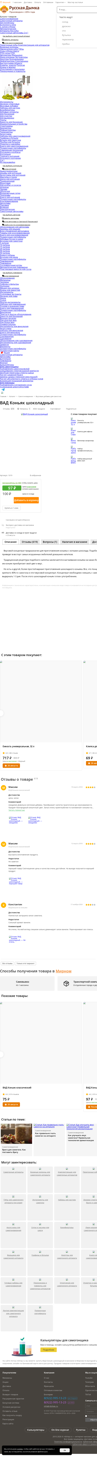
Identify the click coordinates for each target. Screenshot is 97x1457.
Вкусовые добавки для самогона (48, 396)
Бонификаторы (7, 110)
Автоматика (5, 55)
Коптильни (5, 154)
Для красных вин (8, 320)
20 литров (5, 249)
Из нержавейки (7, 162)
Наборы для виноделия (11, 330)
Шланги (18, 63)
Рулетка (80, 1429)
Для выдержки (7, 118)
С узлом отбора (7, 26)
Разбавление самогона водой (14, 368)
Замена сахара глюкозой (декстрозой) (19, 376)
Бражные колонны (9, 47)
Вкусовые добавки (9, 105)
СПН (12, 53)
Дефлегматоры (7, 61)
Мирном (63, 970)
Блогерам (48, 1394)
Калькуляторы (7, 364)
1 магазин (17, 2)
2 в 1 (2, 160)
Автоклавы (5, 203)
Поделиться (71, 409)
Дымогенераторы (8, 171)
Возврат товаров (10, 1394)
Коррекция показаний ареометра (16, 380)
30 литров (5, 251)
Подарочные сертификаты (13, 148)
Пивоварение (7, 261)
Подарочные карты (9, 350)
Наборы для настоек (10, 107)
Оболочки (5, 191)
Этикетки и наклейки (10, 144)
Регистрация (8, 1419)
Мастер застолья (75, 2)
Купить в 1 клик (11, 508)
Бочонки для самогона (11, 241)
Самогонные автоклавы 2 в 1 (14, 32)
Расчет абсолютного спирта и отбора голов (21, 378)
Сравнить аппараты (10, 40)
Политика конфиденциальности (68, 1441)
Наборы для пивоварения (13, 304)
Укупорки (4, 286)
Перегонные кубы (9, 45)
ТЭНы (21, 49)
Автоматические (8, 28)
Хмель (3, 298)
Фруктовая (5, 183)
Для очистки (6, 116)
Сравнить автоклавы (11, 218)
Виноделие (5, 312)
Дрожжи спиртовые (9, 103)
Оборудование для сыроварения (16, 340)
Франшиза (49, 1386)
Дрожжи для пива (8, 296)
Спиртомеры (6, 126)
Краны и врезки (8, 67)
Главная (3, 396)
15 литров (5, 247)
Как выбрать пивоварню (12, 273)
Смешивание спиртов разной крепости (19, 370)
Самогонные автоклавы (11, 211)
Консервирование (9, 201)
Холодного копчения (10, 158)
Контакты (48, 1382)
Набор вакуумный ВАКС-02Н (84, 460)
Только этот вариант (25, 963)
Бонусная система (11, 1402)
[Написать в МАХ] (2, 392)
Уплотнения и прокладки (12, 69)
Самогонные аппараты (11, 20)
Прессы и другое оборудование (15, 314)
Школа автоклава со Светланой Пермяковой (20, 221)
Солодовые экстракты (10, 294)
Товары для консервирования (15, 233)
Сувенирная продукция (11, 150)
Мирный (6, 2)
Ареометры (5, 128)
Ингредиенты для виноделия (14, 326)
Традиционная (7, 181)
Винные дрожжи (8, 318)
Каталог (12, 396)
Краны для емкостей (10, 290)
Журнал (4, 362)
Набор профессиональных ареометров (85, 450)
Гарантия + (60, 2)
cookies (20, 1449)
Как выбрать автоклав (11, 215)
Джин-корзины (7, 57)
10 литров (5, 245)
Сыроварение (7, 336)
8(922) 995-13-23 (55, 1398)
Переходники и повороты (12, 71)
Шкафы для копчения (10, 173)
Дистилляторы (7, 22)
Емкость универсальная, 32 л (85, 421)
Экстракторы (21, 57)
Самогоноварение (9, 18)
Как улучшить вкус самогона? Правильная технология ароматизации (81, 1138)
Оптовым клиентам (53, 1390)
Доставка (28, 2)
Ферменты (5, 346)
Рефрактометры (8, 130)
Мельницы (5, 280)
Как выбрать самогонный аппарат (16, 36)
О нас (46, 1378)
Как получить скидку (12, 1415)
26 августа (13, 765)
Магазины (7, 1378)
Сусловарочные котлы (11, 265)
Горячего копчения (9, 156)
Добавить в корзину (26, 500)
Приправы (5, 195)
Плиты (3, 120)
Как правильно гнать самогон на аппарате (45, 1134)
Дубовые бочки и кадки (11, 239)
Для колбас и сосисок (10, 185)
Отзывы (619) (30, 542)
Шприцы (4, 187)
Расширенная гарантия (13, 1398)
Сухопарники (21, 61)
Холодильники (16, 59)
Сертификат (55, 409)
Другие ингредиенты (10, 302)
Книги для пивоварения (12, 308)
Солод (3, 300)
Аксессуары (5, 134)
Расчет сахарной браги (11, 374)
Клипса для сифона (84, 431)
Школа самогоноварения (13, 43)
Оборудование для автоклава (14, 227)
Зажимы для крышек (10, 229)
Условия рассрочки (11, 1407)
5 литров (4, 243)
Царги (16, 51)
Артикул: (6, 475)
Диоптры (4, 59)
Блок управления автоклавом (14, 231)
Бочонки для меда (9, 257)
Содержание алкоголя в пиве (14, 386)
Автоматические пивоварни (14, 267)
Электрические (7, 209)
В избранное (35, 475)
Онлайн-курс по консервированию (16, 225)
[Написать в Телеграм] (3, 390)
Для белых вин (7, 322)
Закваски (4, 344)
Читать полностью (16, 810)
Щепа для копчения (10, 179)
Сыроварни (5, 338)
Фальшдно (17, 55)
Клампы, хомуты (8, 65)
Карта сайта (8, 1423)
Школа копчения (9, 169)
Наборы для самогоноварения (15, 136)
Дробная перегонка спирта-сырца (17, 372)
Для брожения (7, 114)
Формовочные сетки (10, 193)
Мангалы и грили (8, 177)
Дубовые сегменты (9, 112)
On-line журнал (60, 1429)
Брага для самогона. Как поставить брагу (14, 1150)
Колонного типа (8, 24)
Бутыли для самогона (10, 140)
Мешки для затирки (9, 288)
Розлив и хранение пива (12, 306)
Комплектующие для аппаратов (33, 45)
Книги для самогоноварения (14, 146)
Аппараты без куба (9, 30)
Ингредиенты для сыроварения (15, 342)
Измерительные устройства (13, 124)
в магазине (31, 486)
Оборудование (7, 278)
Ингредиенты (6, 101)
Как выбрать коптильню (12, 166)
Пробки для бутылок (10, 142)
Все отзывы (7, 963)
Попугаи (21, 65)
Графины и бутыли (9, 138)
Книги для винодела (10, 332)
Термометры (6, 132)
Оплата (37, 2)
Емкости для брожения (11, 122)
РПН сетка (5, 53)
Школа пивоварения (11, 276)
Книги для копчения (10, 197)
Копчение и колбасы (10, 152)
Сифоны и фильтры (9, 284)
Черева (3, 189)
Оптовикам (48, 2)
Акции (7, 352)
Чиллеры (4, 282)
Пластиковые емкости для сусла (15, 269)
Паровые (4, 205)
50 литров (5, 253)
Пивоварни (5, 263)
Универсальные (8, 324)
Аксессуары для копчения (12, 175)
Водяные (4, 207)
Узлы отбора (6, 51)
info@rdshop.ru (51, 1406)
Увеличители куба (9, 49)
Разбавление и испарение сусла (16, 384)
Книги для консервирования (14, 235)
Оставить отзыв (10, 1411)
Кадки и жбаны (7, 255)
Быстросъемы (7, 63)
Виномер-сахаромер (85, 440)
